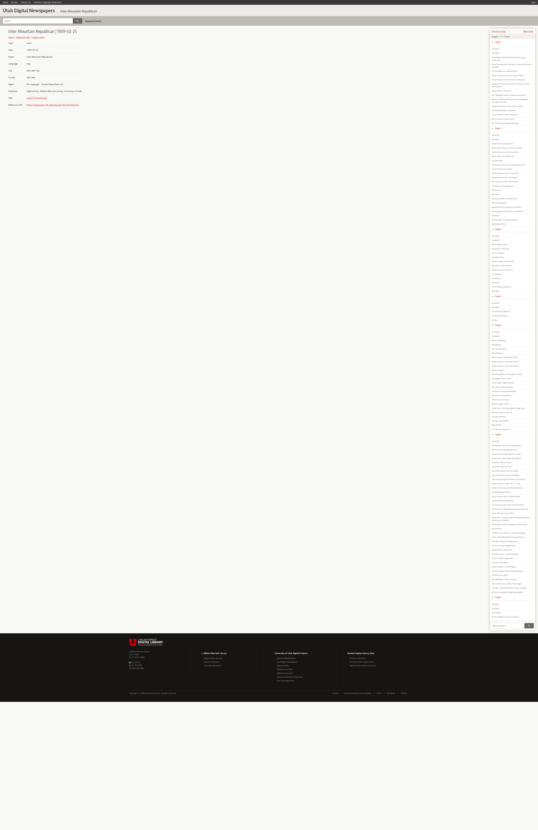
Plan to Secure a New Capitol (503, 119)
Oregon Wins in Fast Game (502, 550)
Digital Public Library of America (363, 665)
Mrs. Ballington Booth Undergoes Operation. (509, 95)
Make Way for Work (499, 244)
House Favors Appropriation (503, 143)
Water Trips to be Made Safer (503, 156)
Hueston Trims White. (500, 562)
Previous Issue (498, 31)
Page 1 (498, 42)
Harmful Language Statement (47, 2)
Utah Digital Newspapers (287, 662)
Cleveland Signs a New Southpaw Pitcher (507, 571)
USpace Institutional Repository (290, 677)
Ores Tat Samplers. (499, 349)
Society (494, 320)
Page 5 (498, 325)
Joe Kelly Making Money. (501, 492)
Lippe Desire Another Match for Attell (506, 454)
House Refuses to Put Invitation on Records (508, 80)
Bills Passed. (496, 190)
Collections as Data (284, 669)
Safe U (379, 693)
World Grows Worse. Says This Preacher (507, 106)
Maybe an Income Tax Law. (502, 270)
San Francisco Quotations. (502, 395)
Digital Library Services (213, 658)
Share (11, 37)
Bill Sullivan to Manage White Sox (505, 450)
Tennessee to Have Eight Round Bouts (506, 458)
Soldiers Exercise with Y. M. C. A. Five (506, 483)
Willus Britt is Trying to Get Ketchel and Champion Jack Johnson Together (511, 518)
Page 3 (498, 229)
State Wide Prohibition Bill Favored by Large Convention (509, 58)
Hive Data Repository (285, 680)
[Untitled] (495, 49)
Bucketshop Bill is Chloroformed (504, 198)
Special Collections (211, 662)
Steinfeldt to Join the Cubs (502, 466)
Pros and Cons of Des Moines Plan (505, 181)
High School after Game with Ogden (506, 475)
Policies (404, 693)
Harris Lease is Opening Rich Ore (504, 357)
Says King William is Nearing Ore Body (506, 374)
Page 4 (498, 296)
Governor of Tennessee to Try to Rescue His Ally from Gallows (510, 85)
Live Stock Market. (499, 416)
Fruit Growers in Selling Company (505, 220)
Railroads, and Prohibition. (502, 265)
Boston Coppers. (498, 370)
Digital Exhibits (283, 665)
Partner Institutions (358, 658)
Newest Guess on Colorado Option (505, 361)
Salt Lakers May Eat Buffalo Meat (505, 541)
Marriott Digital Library (286, 658)
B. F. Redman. (497, 274)
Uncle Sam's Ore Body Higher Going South (508, 408)
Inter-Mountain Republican (78, 11)
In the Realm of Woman (501, 311)
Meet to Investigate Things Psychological (507, 592)
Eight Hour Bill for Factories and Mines (507, 207)
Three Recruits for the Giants (503, 513)
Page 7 (498, 597)
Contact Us (26, 2)
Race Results (497, 528)
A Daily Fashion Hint (499, 316)
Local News (496, 278)
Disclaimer (391, 693)
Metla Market (497, 353)
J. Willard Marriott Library (139, 651)
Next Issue (528, 31)
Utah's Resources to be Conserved (505, 152)
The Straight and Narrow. (501, 287)
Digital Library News (285, 673)
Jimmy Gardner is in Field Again (504, 567)
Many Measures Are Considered (504, 177)
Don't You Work (498, 253)
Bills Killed (496, 194)
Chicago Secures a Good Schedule (505, 554)
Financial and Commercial (502, 412)
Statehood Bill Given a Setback (503, 110)
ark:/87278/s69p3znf (37, 98)
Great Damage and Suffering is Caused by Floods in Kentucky (512, 65)
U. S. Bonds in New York (501, 429)
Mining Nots (496, 344)
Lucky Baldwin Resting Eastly (503, 500)
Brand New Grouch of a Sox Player (505, 471)
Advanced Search (93, 21)
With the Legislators (499, 203)
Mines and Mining (499, 340)
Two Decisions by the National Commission (508, 479)
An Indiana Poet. (498, 257)
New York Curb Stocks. (500, 399)
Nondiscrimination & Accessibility (357, 693)
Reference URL (23, 37)
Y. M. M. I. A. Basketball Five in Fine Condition (509, 588)
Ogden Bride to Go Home (501, 91)
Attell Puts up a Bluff (499, 575)
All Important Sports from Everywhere (506, 445)
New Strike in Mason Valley (502, 387)
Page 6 (498, 434)
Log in (534, 2)
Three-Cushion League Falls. (503, 558)
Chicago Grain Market (500, 421)
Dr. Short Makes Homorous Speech (505, 617)
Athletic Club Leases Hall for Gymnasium (507, 488)
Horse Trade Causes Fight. (502, 169)
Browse (14, 2)
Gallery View (38, 37)
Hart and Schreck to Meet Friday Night (506, 584)
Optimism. (496, 282)
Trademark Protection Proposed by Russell (508, 165)
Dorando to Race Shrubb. (501, 462)
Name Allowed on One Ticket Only (505, 173)
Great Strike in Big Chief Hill (502, 383)
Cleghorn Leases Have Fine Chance (505, 366)
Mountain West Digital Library (362, 662)
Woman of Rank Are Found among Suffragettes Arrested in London (510, 100)
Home (5, 2)
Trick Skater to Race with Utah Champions (508, 505)
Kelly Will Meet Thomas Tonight (504, 579)
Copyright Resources (212, 665)
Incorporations (497, 160)
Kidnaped (495, 291)
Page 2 (498, 128)
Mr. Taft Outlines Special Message (505, 123)
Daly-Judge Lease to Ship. (501, 378)
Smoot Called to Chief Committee (505, 114)
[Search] (77, 21)
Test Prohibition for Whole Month (504, 71)
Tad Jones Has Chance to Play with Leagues (508, 533)
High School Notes (499, 224)
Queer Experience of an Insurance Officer (508, 75)
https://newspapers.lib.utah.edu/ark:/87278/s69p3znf (53, 104)
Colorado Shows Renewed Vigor (504, 391)
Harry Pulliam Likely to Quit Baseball (506, 496)
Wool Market (497, 425)
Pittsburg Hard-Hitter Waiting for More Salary (509, 524)
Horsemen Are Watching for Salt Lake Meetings (510, 509)
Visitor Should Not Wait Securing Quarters (508, 537)
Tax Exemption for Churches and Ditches (507, 211)
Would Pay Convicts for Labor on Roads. (507, 148)
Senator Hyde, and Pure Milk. (503, 261)
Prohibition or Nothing (500, 249)
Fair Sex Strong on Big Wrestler (504, 545)
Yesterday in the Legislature (502, 186)
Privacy (336, 693)
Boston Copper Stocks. (500, 404)
